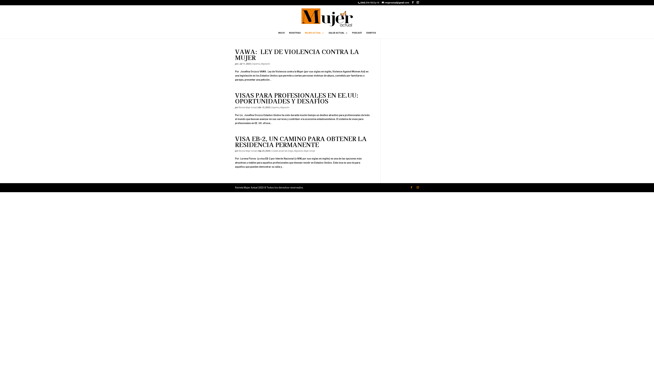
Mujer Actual (309, 151)
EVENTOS (371, 33)
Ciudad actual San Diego (282, 151)
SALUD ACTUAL (336, 33)
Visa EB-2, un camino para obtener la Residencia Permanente (301, 141)
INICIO (281, 33)
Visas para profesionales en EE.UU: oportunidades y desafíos (297, 98)
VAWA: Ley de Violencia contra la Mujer (297, 54)
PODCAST (357, 33)
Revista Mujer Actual (248, 107)
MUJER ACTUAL (313, 33)
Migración (265, 64)
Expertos (256, 64)
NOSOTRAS (295, 33)
